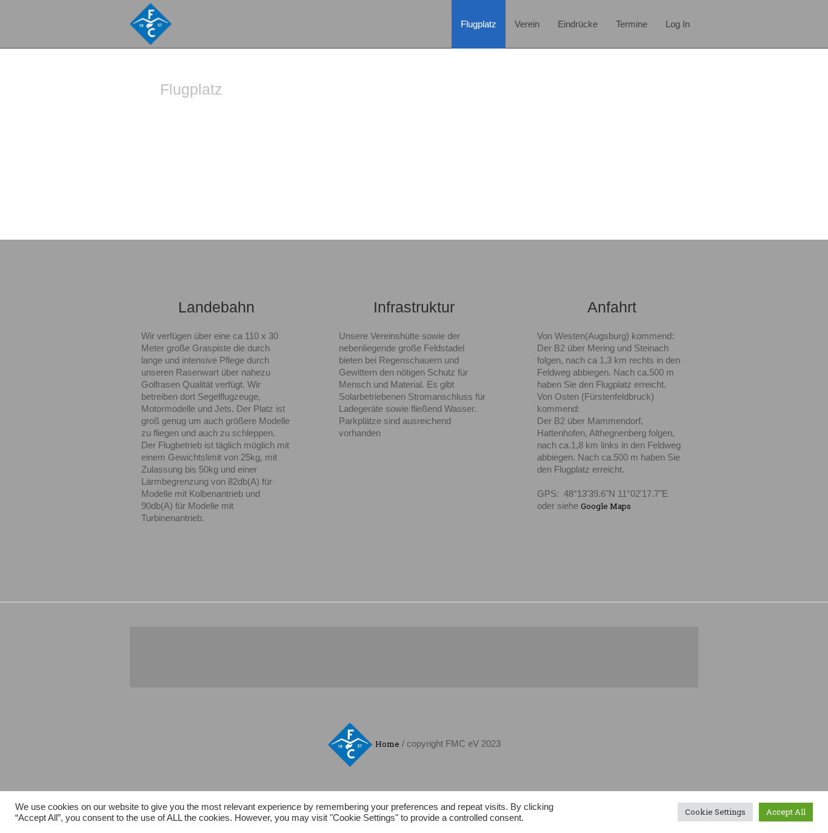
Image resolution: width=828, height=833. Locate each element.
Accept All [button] (786, 811)
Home (387, 743)
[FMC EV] (350, 744)
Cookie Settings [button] (715, 811)
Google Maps (606, 506)
